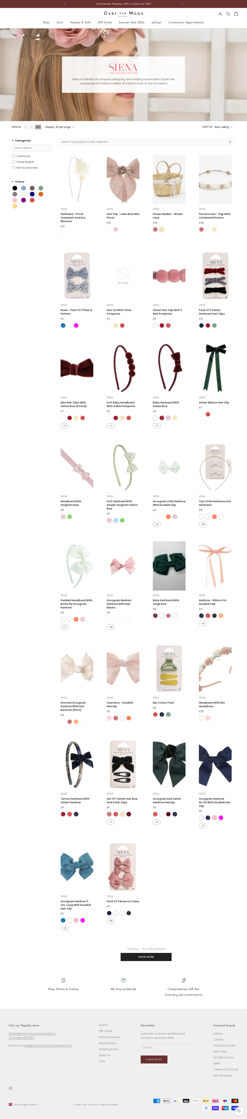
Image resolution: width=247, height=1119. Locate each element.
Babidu (218, 1033)
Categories (23, 140)
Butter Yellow (128, 520)
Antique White (115, 619)
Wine (155, 615)
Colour (20, 181)
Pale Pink (109, 718)
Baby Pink (214, 817)
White (63, 233)
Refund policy (107, 1043)
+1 (111, 425)
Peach (220, 615)
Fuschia (76, 325)
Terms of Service (109, 1037)
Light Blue (115, 520)
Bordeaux (128, 814)
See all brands (223, 1075)
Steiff (217, 1063)
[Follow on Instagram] (10, 1088)
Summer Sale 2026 (131, 22)
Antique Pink (155, 229)
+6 (156, 524)
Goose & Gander (225, 1045)
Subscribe (154, 1059)
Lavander (214, 718)
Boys (46, 22)
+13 (110, 920)
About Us (104, 1055)
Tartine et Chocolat (226, 1069)
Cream (161, 229)
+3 (64, 425)
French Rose (109, 325)
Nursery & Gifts (80, 22)
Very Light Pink (220, 516)
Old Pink (168, 615)
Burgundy (161, 325)
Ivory (201, 718)
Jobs (102, 1061)
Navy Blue (128, 325)
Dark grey (214, 615)
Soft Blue (69, 325)
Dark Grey (128, 913)
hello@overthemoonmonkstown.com (48, 1045)
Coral (168, 516)
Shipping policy (109, 1049)
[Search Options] (231, 142)
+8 (203, 524)
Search (103, 1025)
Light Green (69, 516)
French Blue (63, 325)
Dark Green (214, 414)
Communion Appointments (186, 22)
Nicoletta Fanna (224, 1057)
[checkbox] (30, 156)
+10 (111, 627)
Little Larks (220, 1051)
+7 (64, 627)
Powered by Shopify (109, 1104)
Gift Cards (105, 22)
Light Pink (115, 229)
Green (214, 325)
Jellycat (156, 22)
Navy (201, 325)
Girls (60, 22)
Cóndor (218, 1039)
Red (122, 325)
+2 (156, 821)
